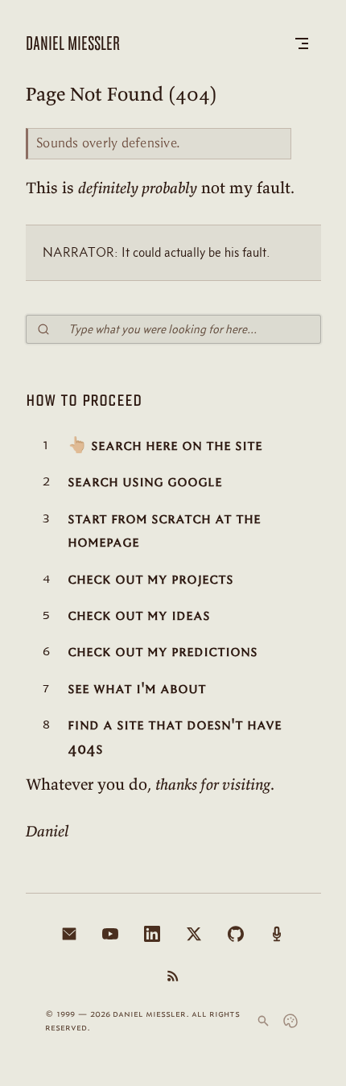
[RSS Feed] (173, 975)
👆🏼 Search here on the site (165, 445)
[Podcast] (276, 933)
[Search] (263, 1021)
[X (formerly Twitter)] (193, 933)
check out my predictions (162, 651)
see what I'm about (137, 688)
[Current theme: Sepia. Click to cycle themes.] (290, 1021)
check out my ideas (139, 614)
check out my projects (150, 578)
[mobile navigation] (301, 43)
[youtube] (110, 933)
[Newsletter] (69, 933)
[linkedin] (152, 933)
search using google (145, 481)
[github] (235, 933)
